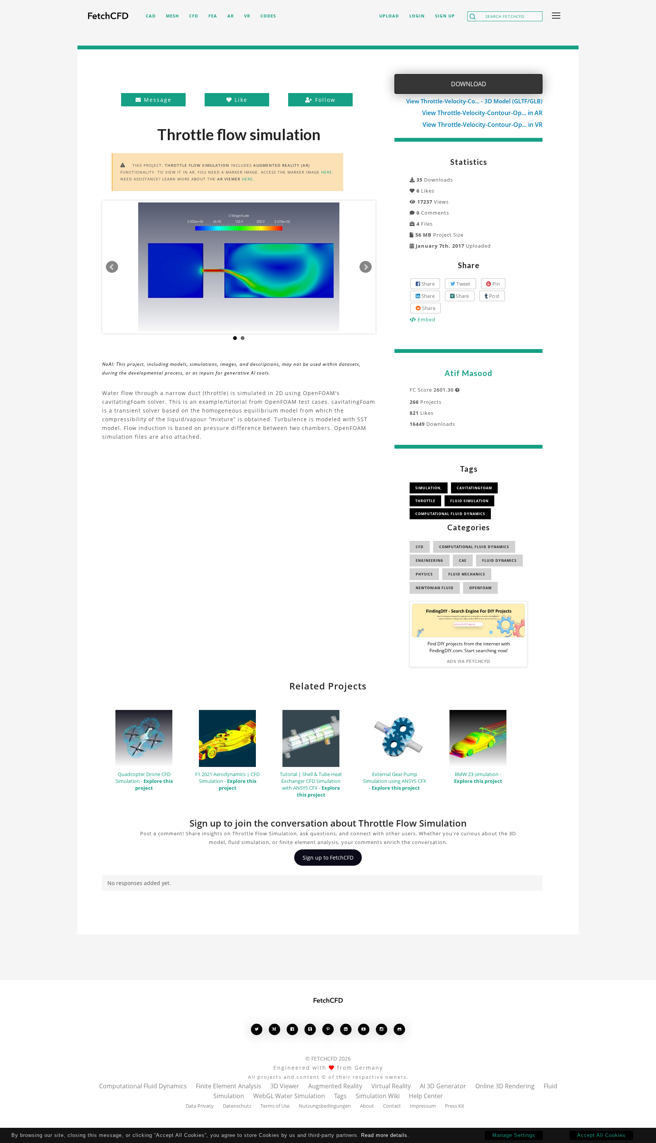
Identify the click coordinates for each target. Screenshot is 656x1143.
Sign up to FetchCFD (328, 857)
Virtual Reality (391, 1086)
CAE (463, 560)
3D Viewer (284, 1086)
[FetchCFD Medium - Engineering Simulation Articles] (274, 1029)
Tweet (463, 283)
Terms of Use (275, 1105)
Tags (340, 1096)
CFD (420, 546)
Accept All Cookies (601, 1135)
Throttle (425, 500)
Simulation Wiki (378, 1096)
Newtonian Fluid (435, 587)
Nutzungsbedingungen (325, 1105)
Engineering (429, 560)
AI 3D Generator (443, 1086)
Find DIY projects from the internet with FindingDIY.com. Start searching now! (468, 647)
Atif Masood (468, 373)
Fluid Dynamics (499, 560)
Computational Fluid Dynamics (450, 513)
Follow (324, 99)
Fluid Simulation (469, 500)
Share (427, 283)
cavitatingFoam (474, 487)
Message (157, 99)
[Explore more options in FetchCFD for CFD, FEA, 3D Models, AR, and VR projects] (554, 16)
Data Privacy (200, 1105)
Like (240, 99)
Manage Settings (513, 1135)
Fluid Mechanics (466, 574)
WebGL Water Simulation (289, 1096)
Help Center (426, 1096)
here (326, 172)
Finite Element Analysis (228, 1086)
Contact (392, 1105)
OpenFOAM (480, 587)
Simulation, (428, 487)
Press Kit (454, 1105)
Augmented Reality (335, 1086)
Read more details (384, 1135)
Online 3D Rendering (505, 1086)
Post (494, 295)
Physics (424, 574)
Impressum (423, 1105)
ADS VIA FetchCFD (468, 661)
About (367, 1105)
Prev (112, 267)
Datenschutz (237, 1105)
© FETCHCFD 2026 (328, 1058)
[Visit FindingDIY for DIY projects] (468, 620)
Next (366, 267)
